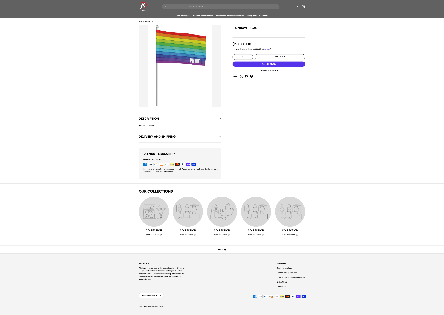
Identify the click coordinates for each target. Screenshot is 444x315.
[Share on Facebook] (246, 76)
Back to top (222, 249)
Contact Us (263, 15)
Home (140, 21)
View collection (152, 235)
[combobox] (220, 6)
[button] (303, 6)
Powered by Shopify (157, 306)
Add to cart (280, 57)
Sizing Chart (252, 15)
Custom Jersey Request (203, 15)
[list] (180, 66)
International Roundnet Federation (230, 15)
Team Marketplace (183, 15)
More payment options (269, 70)
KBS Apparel (147, 306)
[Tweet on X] (241, 76)
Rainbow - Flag (149, 21)
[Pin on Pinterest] (251, 76)
